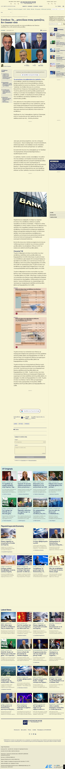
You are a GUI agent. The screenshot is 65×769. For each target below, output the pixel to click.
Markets (25, 6)
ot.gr (1, 16)
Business (30, 6)
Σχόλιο (16, 445)
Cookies (34, 729)
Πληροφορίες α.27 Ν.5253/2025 (44, 729)
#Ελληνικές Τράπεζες (46, 9)
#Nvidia (32, 9)
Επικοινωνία (16, 729)
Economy (35, 6)
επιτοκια (21, 423)
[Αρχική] (25, 722)
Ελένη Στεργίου (7, 66)
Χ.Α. (2, 12)
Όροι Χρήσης (23, 460)
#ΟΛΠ (24, 9)
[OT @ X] (31, 734)
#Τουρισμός (38, 9)
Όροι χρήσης (24, 729)
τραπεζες (27, 423)
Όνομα (16, 439)
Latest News (6, 610)
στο (26, 417)
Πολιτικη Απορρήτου (32, 460)
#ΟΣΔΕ (28, 9)
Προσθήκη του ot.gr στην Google (31, 74)
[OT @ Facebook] (29, 734)
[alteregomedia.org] (48, 767)
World (40, 6)
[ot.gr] (28, 3)
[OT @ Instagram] (33, 734)
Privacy (29, 729)
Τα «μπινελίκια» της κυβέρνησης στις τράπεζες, (27, 79)
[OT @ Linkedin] (35, 734)
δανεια (15, 423)
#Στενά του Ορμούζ (17, 9)
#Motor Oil (10, 9)
